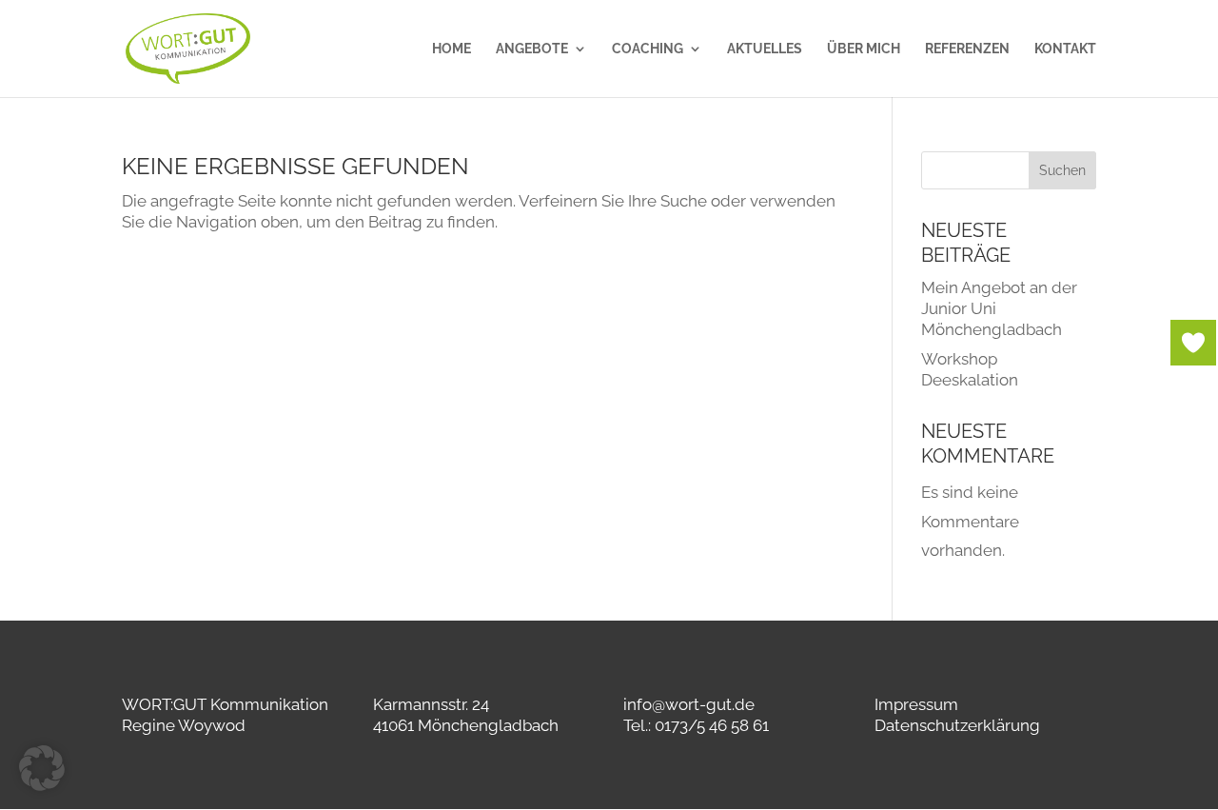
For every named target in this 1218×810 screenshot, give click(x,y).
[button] (42, 768)
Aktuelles (764, 49)
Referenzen (967, 49)
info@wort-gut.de (689, 704)
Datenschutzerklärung (957, 725)
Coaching (647, 49)
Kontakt (1065, 49)
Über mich (863, 49)
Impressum (916, 704)
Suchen (1062, 170)
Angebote (532, 49)
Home (451, 49)
